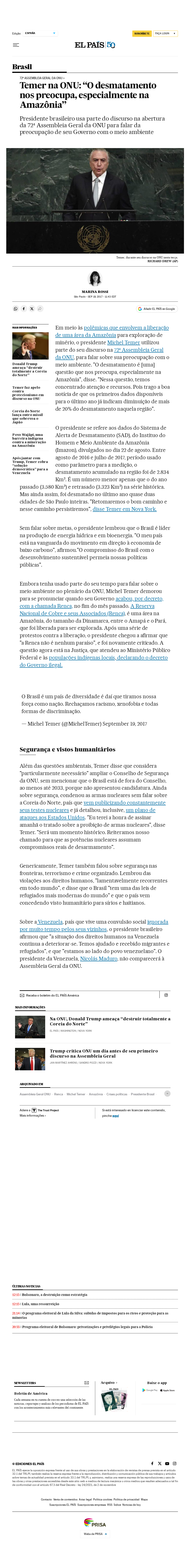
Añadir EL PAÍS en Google (159, 308)
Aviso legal (85, 1499)
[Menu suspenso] (16, 45)
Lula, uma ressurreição (40, 1304)
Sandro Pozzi (88, 1062)
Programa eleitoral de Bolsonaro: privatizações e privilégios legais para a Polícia (87, 1327)
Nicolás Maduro (98, 958)
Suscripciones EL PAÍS (62, 1504)
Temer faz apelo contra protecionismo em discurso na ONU (28, 393)
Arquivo (108, 1383)
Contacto (46, 1499)
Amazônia (96, 1094)
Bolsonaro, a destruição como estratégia (54, 1295)
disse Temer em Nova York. (125, 509)
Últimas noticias (26, 1286)
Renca (58, 1094)
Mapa (144, 1499)
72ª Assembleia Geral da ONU (41, 78)
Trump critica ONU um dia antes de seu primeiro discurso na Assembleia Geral (104, 1054)
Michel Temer (123, 342)
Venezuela (50, 922)
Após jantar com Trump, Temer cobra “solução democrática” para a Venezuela (30, 466)
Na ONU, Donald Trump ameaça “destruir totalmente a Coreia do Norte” (110, 1021)
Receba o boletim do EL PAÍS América (52, 995)
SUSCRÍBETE (142, 33)
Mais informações (32, 1115)
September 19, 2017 (125, 723)
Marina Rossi (95, 292)
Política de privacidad (126, 1499)
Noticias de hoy (131, 1504)
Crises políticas (117, 1094)
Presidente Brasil (142, 1094)
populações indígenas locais (82, 657)
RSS (109, 1504)
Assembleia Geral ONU (35, 1094)
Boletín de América (31, 1393)
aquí (115, 1116)
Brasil (22, 67)
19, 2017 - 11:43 (102, 296)
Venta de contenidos (65, 1499)
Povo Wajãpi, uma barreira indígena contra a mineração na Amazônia (29, 440)
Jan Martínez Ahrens (63, 1062)
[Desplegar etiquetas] (167, 1093)
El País (54, 1030)
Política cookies (102, 1499)
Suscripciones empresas (91, 1504)
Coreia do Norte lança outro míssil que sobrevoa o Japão (27, 417)
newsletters (25, 1383)
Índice (117, 1504)
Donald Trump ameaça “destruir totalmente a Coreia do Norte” (29, 370)
